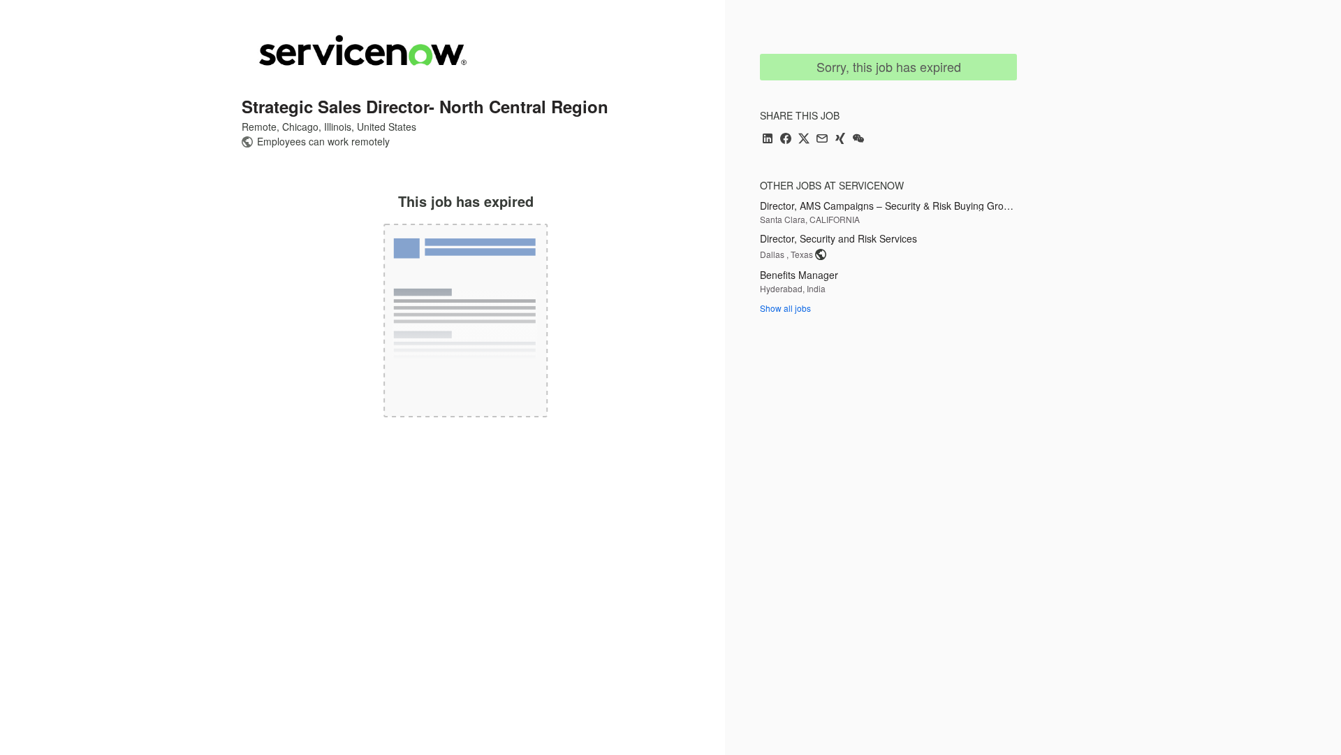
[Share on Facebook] (785, 139)
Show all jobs (785, 308)
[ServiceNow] (363, 50)
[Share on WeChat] (858, 139)
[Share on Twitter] (803, 139)
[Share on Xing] (840, 139)
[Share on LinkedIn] (767, 139)
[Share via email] (822, 139)
